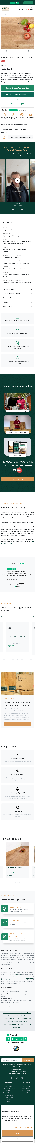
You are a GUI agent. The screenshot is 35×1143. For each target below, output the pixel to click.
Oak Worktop (17, 1027)
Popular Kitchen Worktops (11, 1013)
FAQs (8, 1101)
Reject (17, 1139)
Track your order (26, 1090)
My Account (26, 1086)
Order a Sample (17, 724)
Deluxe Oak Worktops (23, 1016)
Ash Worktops (22, 1021)
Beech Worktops (26, 1018)
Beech (27, 978)
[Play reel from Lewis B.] (17, 180)
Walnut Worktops (13, 1021)
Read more (31, 82)
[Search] (21, 9)
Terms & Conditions (9, 1093)
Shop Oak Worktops (17, 479)
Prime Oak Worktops (10, 1016)
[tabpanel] (17, 33)
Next (34, 622)
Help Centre (8, 1086)
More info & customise (22, 1127)
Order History (26, 1088)
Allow (17, 1133)
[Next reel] (24, 209)
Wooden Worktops (16, 974)
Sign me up (27, 1060)
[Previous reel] (10, 209)
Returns (8, 1090)
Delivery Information (9, 1088)
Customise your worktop (17, 615)
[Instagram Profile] (17, 1078)
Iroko (2, 979)
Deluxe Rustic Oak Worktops (12, 1018)
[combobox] (21, 9)
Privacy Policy (9, 1097)
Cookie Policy (9, 1095)
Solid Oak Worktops (25, 1013)
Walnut (31, 978)
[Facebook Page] (12, 1078)
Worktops (31, 976)
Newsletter (26, 1093)
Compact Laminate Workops (11, 1024)
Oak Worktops (9, 979)
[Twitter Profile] (23, 1078)
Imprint (9, 1099)
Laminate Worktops (25, 1024)
